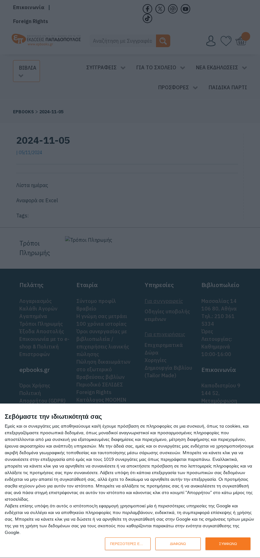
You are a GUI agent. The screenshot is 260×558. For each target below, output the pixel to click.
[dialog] (130, 481)
